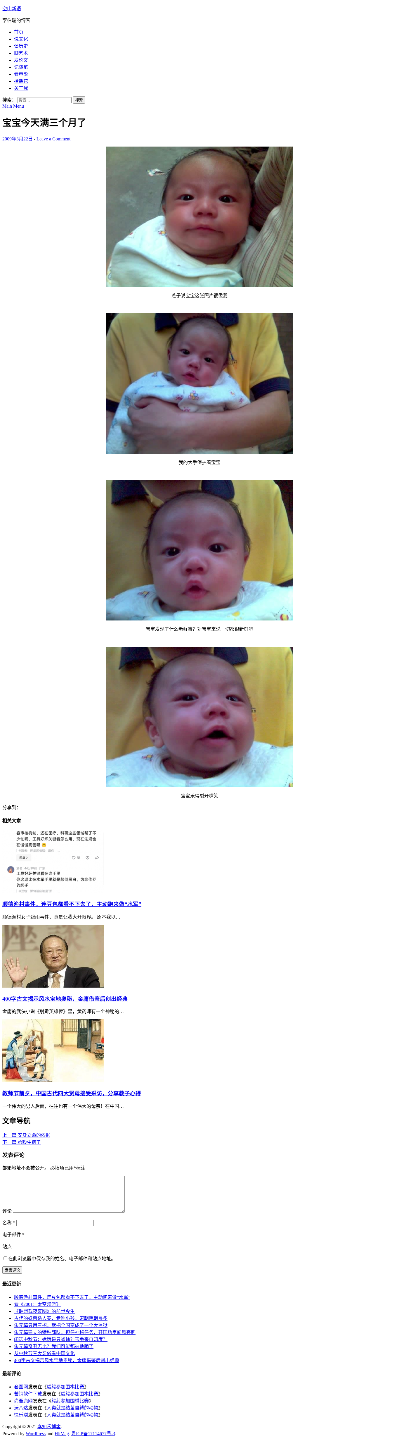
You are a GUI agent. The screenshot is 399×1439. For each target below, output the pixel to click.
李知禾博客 (49, 1426)
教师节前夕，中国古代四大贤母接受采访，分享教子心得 (71, 1093)
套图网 (21, 1386)
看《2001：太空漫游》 (37, 1304)
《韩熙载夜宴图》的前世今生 (44, 1311)
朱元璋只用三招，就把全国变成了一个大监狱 (60, 1325)
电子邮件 (13, 1234)
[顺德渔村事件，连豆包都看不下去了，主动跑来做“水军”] (53, 891)
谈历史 (21, 46)
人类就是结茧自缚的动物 (72, 1407)
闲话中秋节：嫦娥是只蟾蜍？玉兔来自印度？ (60, 1339)
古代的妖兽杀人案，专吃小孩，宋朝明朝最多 (60, 1318)
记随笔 (21, 67)
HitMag (62, 1433)
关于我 (21, 88)
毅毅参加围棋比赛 (65, 1386)
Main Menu (13, 106)
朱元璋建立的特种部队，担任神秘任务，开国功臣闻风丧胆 (75, 1332)
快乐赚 (21, 1414)
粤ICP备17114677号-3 (93, 1433)
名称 (8, 1222)
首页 (18, 32)
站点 (7, 1246)
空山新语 (11, 8)
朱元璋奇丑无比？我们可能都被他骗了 (53, 1346)
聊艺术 (21, 53)
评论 (7, 1210)
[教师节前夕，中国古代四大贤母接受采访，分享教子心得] (53, 1080)
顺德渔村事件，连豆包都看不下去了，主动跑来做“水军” (71, 904)
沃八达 (21, 1407)
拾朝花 (21, 81)
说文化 (21, 39)
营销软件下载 (28, 1393)
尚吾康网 (23, 1400)
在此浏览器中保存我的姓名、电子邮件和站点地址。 (62, 1258)
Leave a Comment (53, 138)
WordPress (36, 1433)
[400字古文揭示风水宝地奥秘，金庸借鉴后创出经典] (53, 986)
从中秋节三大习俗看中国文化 (44, 1353)
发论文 (21, 60)
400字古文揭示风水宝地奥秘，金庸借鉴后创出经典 (65, 999)
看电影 (21, 74)
